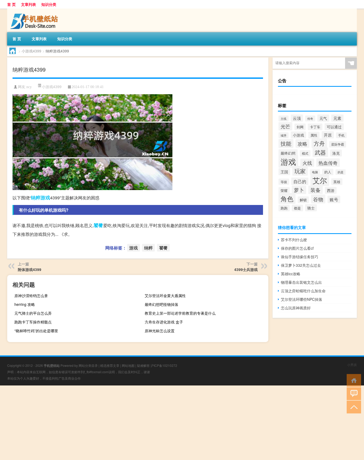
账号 (334, 199)
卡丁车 (315, 126)
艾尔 (320, 180)
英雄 (336, 181)
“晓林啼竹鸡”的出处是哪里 (36, 330)
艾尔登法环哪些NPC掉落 (301, 299)
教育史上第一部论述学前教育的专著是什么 (180, 313)
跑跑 (284, 208)
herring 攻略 (24, 304)
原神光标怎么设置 (160, 330)
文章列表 (28, 4)
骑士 (311, 208)
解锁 (303, 199)
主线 (283, 118)
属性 (313, 135)
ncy (29, 87)
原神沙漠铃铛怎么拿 (31, 295)
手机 (341, 135)
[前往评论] (353, 393)
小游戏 (298, 135)
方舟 (319, 143)
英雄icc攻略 (290, 273)
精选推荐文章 (109, 365)
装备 (315, 189)
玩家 (300, 171)
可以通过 (334, 126)
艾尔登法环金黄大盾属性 (165, 295)
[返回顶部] (353, 407)
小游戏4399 (31, 51)
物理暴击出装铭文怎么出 (301, 282)
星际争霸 (337, 144)
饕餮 (98, 225)
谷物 (318, 199)
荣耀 (284, 190)
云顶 (297, 118)
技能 (286, 143)
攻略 (302, 143)
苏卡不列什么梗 (294, 239)
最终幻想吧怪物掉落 (161, 304)
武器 (320, 152)
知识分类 (48, 4)
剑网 (300, 126)
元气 (323, 118)
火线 (307, 162)
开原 (328, 135)
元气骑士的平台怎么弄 (33, 313)
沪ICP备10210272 (164, 365)
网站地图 (128, 365)
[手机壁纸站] (35, 10)
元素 (337, 118)
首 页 (11, 4)
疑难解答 (143, 365)
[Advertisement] (160, 422)
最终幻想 (288, 153)
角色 (287, 198)
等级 (284, 181)
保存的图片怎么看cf (297, 248)
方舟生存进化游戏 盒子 (164, 322)
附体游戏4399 (29, 269)
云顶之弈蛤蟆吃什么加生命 (303, 290)
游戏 (45, 197)
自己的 (299, 181)
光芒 (285, 126)
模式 (305, 153)
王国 (284, 171)
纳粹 (36, 197)
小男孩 (352, 364)
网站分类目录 (88, 365)
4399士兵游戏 (246, 269)
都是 (297, 208)
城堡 (283, 135)
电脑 (315, 172)
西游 (330, 190)
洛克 (336, 153)
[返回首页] (353, 380)
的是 (340, 172)
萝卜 (299, 189)
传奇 (310, 118)
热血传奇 (328, 162)
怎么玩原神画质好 (296, 307)
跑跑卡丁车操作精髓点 (33, 322)
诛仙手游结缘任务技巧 (299, 256)
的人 (327, 172)
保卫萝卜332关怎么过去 (301, 265)
